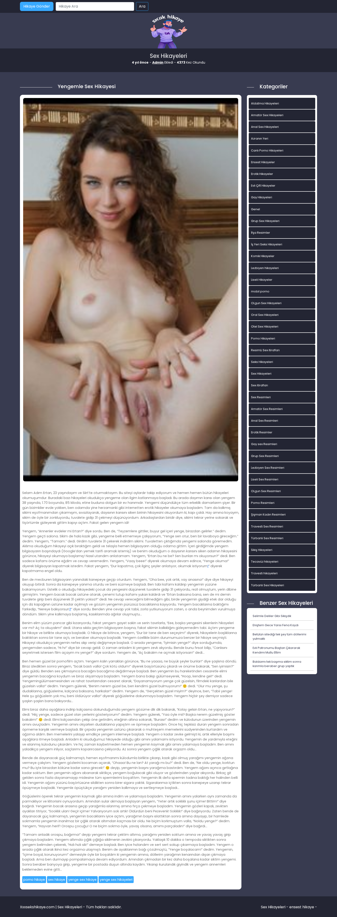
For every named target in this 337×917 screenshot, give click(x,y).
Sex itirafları (259, 385)
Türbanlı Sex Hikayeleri (267, 585)
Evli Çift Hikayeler (263, 186)
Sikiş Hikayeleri (261, 550)
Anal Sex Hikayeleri (265, 127)
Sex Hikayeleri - (275, 907)
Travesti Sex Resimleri (267, 526)
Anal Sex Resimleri (264, 421)
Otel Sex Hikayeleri (264, 326)
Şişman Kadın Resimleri (268, 514)
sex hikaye (56, 879)
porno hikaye (34, 879)
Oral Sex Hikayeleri (265, 315)
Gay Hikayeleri (261, 197)
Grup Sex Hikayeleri (265, 221)
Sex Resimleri (261, 397)
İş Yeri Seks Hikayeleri (266, 244)
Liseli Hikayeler (261, 280)
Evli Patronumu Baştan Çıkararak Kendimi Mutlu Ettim (276, 650)
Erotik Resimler (261, 432)
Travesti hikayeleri (264, 573)
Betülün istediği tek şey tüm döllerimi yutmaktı (279, 636)
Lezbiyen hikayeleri (265, 268)
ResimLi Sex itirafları (265, 350)
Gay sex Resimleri (264, 444)
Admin (157, 62)
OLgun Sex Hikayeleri (266, 303)
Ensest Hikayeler (263, 162)
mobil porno (260, 291)
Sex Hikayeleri (261, 374)
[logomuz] (168, 32)
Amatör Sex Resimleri (267, 409)
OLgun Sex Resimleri (266, 491)
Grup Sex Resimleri (265, 456)
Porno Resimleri (262, 503)
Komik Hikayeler (262, 256)
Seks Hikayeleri (262, 362)
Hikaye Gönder (36, 6)
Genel (255, 209)
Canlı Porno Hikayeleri (267, 150)
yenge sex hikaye (82, 879)
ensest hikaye (301, 907)
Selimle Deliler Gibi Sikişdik (272, 616)
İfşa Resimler (260, 233)
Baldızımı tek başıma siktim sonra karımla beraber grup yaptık (277, 664)
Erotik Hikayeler (262, 174)
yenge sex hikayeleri (116, 879)
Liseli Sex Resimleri (264, 479)
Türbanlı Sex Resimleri (267, 538)
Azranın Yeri (259, 138)
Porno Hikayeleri (263, 338)
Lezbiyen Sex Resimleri (267, 468)
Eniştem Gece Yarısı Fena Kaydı (275, 625)
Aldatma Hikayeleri (265, 103)
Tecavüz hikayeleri (264, 562)
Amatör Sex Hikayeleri (267, 115)
